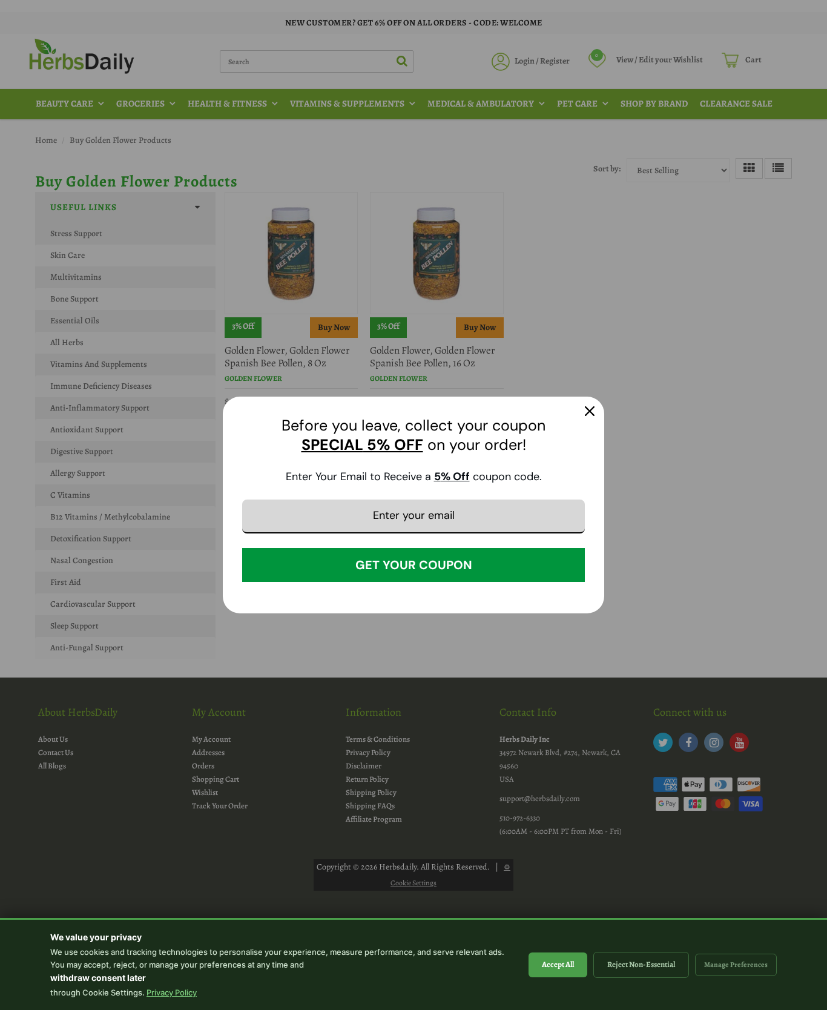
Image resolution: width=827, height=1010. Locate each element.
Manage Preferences (736, 964)
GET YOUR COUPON (413, 565)
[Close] (589, 411)
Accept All (558, 964)
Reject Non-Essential (641, 964)
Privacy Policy (172, 992)
